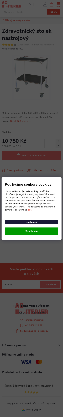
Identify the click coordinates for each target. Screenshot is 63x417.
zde (30, 209)
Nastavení (31, 222)
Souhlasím (31, 231)
